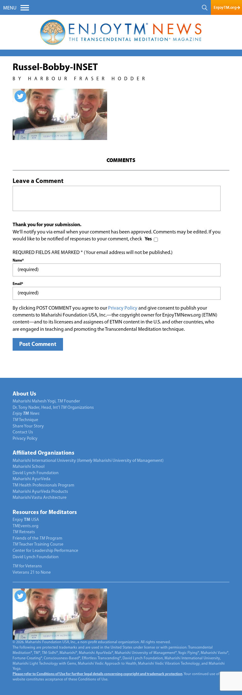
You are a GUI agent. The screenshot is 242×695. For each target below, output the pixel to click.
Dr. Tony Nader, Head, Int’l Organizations (53, 407)
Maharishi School (28, 466)
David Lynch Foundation (36, 473)
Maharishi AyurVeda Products (40, 491)
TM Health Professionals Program (43, 485)
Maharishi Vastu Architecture (39, 497)
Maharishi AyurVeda (31, 479)
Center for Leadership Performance (45, 550)
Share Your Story (28, 426)
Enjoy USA (26, 519)
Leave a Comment (38, 181)
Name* (18, 261)
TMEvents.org (25, 526)
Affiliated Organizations (43, 453)
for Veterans (27, 566)
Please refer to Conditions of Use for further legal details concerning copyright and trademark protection (97, 674)
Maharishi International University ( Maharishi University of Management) (88, 460)
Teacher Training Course (38, 544)
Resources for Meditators (45, 513)
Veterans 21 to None (32, 572)
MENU (9, 8)
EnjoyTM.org (225, 7)
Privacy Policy (122, 308)
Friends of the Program (37, 538)
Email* (18, 284)
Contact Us (23, 432)
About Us (24, 394)
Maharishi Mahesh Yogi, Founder (46, 401)
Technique (25, 420)
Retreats (24, 532)
